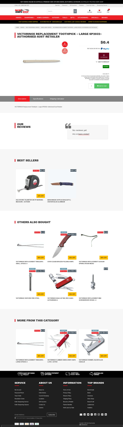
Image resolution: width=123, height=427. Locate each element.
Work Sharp (90, 398)
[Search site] (75, 11)
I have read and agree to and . (29, 418)
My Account (18, 390)
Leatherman (90, 404)
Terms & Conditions (30, 418)
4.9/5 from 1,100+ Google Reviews (75, 22)
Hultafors (89, 407)
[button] (102, 62)
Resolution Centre (19, 398)
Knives (18, 17)
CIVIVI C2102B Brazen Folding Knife (60, 261)
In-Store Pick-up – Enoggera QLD (51, 22)
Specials (57, 5)
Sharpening (29, 17)
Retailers (81, 5)
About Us (41, 390)
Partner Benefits (67, 404)
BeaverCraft (90, 401)
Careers (41, 407)
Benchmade (90, 390)
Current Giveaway (44, 395)
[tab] (22, 99)
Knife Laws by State (68, 407)
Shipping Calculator (57, 99)
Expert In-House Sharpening (97, 22)
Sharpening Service (102, 5)
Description (22, 99)
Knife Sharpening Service (21, 401)
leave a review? (83, 134)
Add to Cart (103, 86)
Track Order (18, 395)
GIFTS (72, 17)
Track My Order (90, 5)
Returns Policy (67, 395)
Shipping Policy (67, 398)
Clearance (65, 5)
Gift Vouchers (73, 5)
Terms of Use (67, 390)
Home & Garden (43, 17)
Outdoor (55, 17)
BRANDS (105, 17)
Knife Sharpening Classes (22, 404)
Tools (64, 17)
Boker (89, 392)
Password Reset (19, 392)
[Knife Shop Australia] (22, 11)
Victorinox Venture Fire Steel (27, 298)
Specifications (38, 99)
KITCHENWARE (83, 17)
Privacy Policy (67, 392)
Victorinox (90, 395)
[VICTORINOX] (104, 56)
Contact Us (42, 404)
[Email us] (81, 414)
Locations (41, 398)
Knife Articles (42, 392)
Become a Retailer (68, 401)
